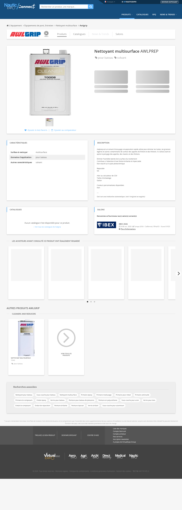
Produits (126, 14)
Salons (119, 34)
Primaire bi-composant (23, 400)
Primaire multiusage (104, 395)
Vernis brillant (93, 405)
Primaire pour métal (123, 395)
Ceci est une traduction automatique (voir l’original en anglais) (121, 196)
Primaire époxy (86, 395)
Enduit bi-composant (23, 405)
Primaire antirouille (142, 395)
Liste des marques (120, 428)
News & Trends (167, 14)
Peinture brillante (60, 405)
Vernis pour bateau (57, 400)
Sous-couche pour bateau (46, 395)
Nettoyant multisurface (68, 395)
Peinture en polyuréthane (107, 400)
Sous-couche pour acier (130, 400)
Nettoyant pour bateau (23, 395)
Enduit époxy (41, 400)
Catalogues (142, 14)
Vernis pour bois (149, 400)
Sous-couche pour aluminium (113, 405)
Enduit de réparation (42, 405)
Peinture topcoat (77, 405)
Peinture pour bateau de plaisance (81, 400)
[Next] (178, 274)
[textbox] (63, 6)
